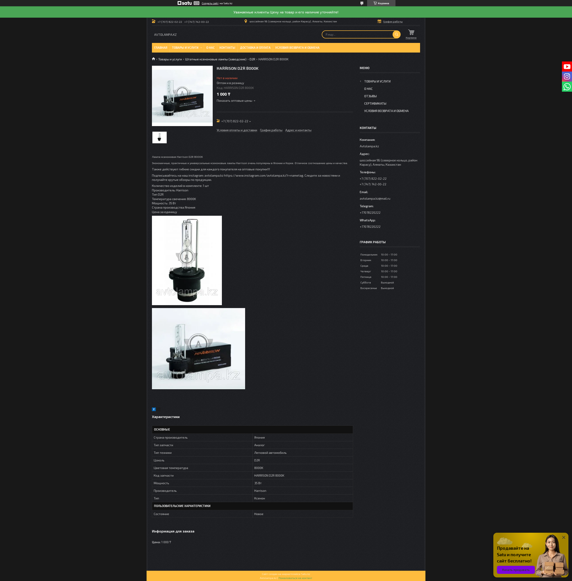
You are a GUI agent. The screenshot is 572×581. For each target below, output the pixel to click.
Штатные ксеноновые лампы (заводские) (215, 59)
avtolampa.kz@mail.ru (375, 198)
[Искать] (397, 34)
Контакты (227, 47)
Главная (160, 47)
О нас (210, 47)
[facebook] (154, 410)
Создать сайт (210, 3)
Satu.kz (305, 573)
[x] (158, 410)
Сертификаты (375, 103)
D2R (252, 59)
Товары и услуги (185, 47)
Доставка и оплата (255, 47)
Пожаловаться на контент (295, 577)
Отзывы (370, 96)
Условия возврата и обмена (297, 47)
